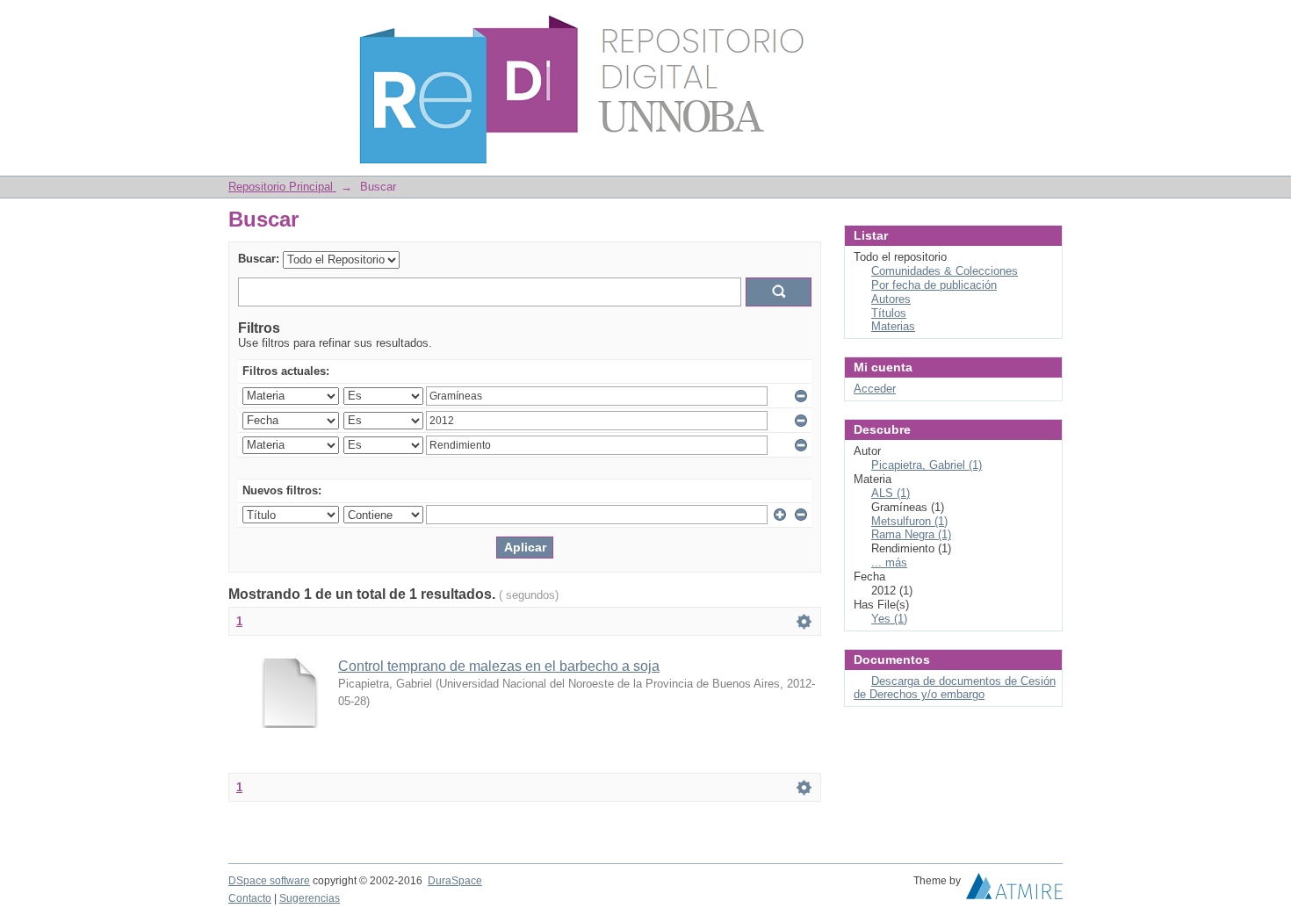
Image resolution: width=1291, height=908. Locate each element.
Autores (891, 299)
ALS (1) (890, 493)
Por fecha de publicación (934, 285)
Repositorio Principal (282, 186)
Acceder (875, 388)
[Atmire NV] (1014, 890)
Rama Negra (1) (911, 534)
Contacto (249, 898)
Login (1049, 21)
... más (889, 562)
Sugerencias (309, 898)
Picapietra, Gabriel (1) (926, 465)
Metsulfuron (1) (909, 521)
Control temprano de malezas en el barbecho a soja (499, 666)
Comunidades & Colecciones (944, 270)
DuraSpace (455, 881)
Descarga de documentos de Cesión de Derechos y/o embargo (955, 688)
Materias (893, 326)
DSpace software (269, 881)
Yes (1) (889, 618)
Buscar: (258, 258)
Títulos (888, 313)
